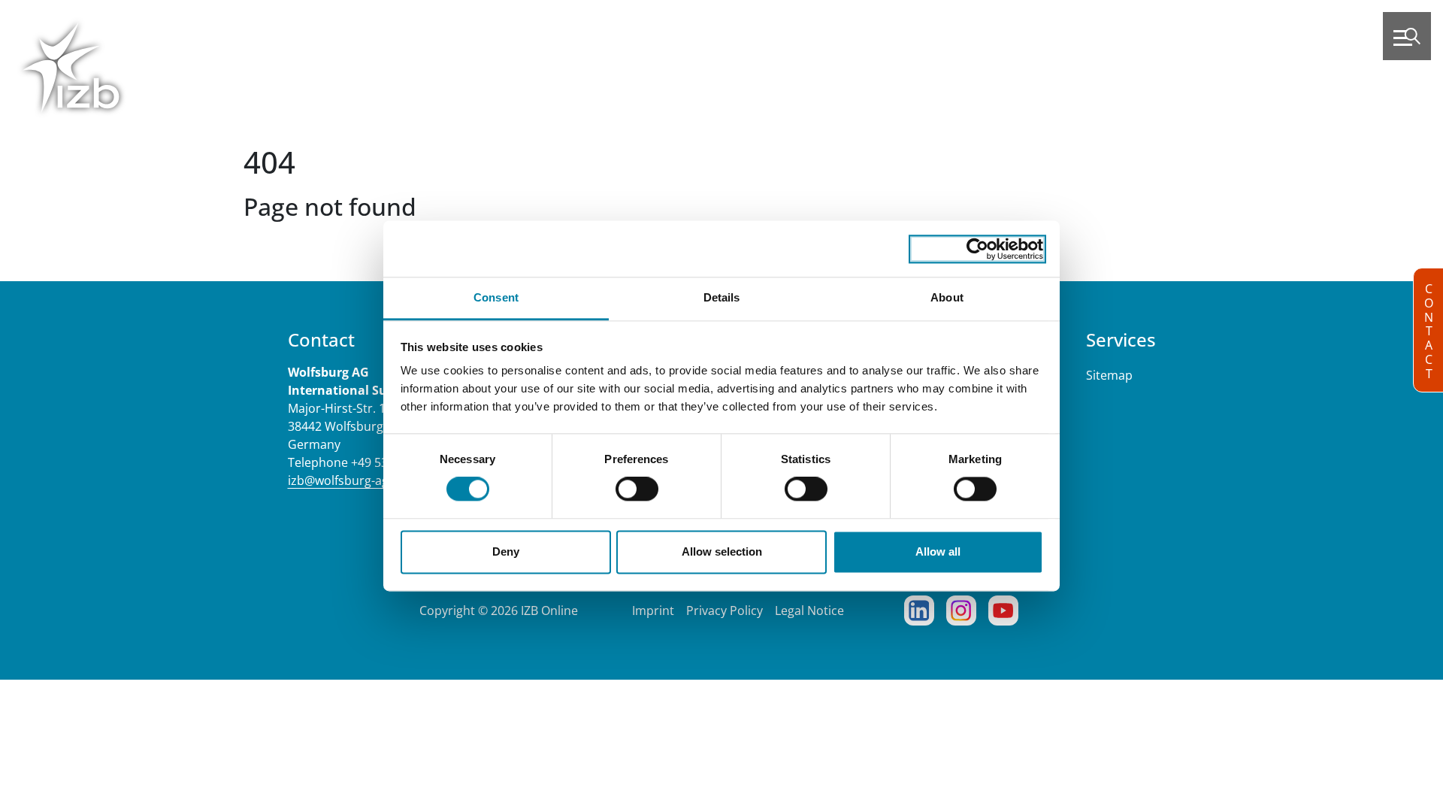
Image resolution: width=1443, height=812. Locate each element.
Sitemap (1109, 375)
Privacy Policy (724, 610)
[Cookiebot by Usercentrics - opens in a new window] (977, 249)
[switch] (637, 489)
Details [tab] (721, 297)
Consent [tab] (496, 297)
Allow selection (722, 551)
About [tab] (947, 297)
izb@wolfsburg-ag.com (352, 480)
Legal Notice (809, 610)
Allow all (937, 551)
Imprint (653, 610)
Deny (505, 551)
